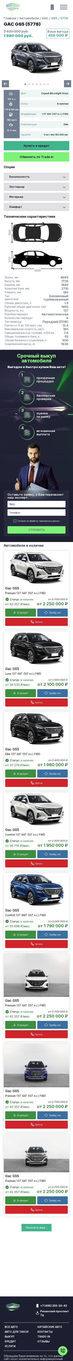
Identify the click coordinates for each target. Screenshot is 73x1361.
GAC (45, 18)
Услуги (10, 1346)
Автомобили (29, 18)
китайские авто (49, 1326)
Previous (5, 83)
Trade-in (43, 1336)
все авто (11, 1326)
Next (67, 83)
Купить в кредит (37, 146)
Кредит (10, 1341)
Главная (10, 18)
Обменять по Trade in (36, 157)
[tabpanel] (36, 57)
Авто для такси (16, 1331)
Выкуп (9, 1336)
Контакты (45, 1331)
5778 (64, 18)
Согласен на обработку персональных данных (38, 521)
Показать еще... (36, 1227)
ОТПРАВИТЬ (36, 529)
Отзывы (43, 1341)
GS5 (54, 18)
